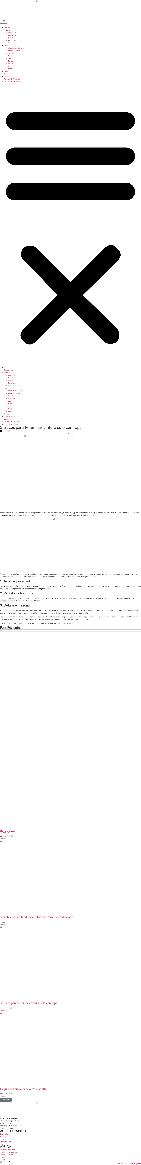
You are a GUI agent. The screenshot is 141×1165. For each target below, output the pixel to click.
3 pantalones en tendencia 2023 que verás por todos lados (37, 917)
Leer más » (3, 838)
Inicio (6, 25)
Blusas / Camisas (14, 51)
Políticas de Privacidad (12, 79)
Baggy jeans (7, 831)
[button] (70, 224)
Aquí (5, 623)
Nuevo (6, 71)
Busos (10, 69)
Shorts (10, 63)
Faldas (10, 61)
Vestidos (11, 53)
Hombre (7, 30)
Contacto (7, 76)
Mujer (6, 45)
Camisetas (12, 35)
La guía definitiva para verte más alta (23, 1089)
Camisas (11, 38)
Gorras (10, 43)
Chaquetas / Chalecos (16, 48)
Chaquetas (12, 32)
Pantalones (12, 40)
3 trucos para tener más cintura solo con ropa (28, 1003)
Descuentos (8, 27)
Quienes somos (9, 74)
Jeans (10, 58)
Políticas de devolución (12, 81)
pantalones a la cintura (19, 598)
